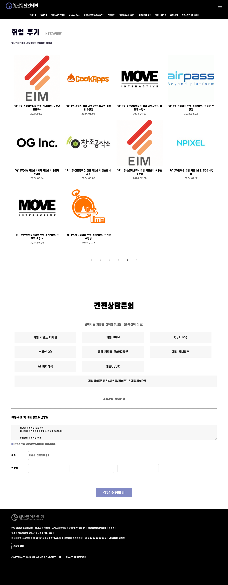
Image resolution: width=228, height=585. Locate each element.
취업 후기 (174, 15)
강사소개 (43, 15)
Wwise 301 (74, 15)
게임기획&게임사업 (126, 15)
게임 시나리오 (160, 15)
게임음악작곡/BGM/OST (93, 15)
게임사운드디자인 (58, 15)
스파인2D (111, 15)
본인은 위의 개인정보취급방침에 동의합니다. (35, 444)
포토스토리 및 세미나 (190, 15)
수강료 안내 (18, 546)
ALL (60, 557)
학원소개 (33, 15)
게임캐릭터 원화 (145, 15)
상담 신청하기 (114, 493)
